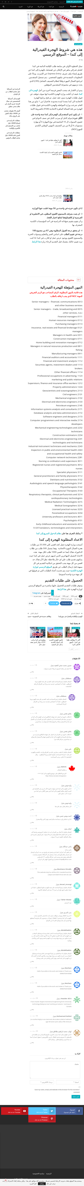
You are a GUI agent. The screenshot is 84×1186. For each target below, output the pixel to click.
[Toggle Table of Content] (77, 280)
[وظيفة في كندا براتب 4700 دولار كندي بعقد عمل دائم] (68, 198)
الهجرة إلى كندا (78, 44)
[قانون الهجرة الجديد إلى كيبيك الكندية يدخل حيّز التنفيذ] (68, 154)
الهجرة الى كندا (77, 599)
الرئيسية (62, 2)
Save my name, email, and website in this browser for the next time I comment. (57, 1091)
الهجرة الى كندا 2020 (66, 599)
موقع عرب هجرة (18, 1178)
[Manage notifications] (5, 1180)
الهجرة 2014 (74, 596)
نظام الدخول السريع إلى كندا (48, 533)
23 (80, 60)
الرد (31, 672)
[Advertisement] (55, 172)
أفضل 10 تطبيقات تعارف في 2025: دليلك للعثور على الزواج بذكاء (12, 113)
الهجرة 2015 (65, 596)
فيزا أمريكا (41, 6)
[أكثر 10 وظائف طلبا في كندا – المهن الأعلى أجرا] (68, 142)
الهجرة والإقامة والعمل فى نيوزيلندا (70, 616)
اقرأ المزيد (33, 1183)
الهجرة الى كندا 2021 (54, 599)
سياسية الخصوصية (52, 2)
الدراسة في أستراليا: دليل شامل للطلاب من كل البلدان (13, 91)
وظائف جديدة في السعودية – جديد (39, 616)
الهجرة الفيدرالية (37, 596)
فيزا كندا (51, 6)
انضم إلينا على (41, 593)
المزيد (20, 6)
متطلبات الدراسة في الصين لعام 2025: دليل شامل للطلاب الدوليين (12, 135)
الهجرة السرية (47, 596)
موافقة (42, 1184)
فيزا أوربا (30, 6)
